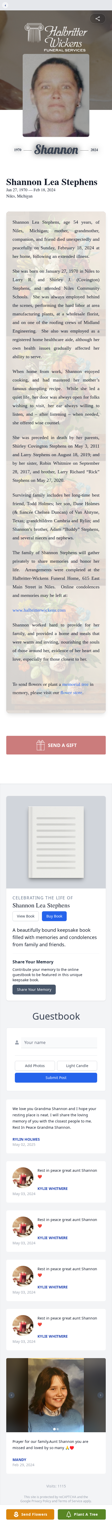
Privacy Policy (41, 1501)
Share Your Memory (34, 989)
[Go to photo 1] (54, 1429)
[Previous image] (11, 1395)
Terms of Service (70, 1501)
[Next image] (100, 1395)
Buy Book (54, 916)
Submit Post (56, 1077)
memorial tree (75, 684)
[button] (56, 1395)
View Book (25, 916)
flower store (71, 692)
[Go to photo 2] (58, 1429)
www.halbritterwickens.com (39, 610)
